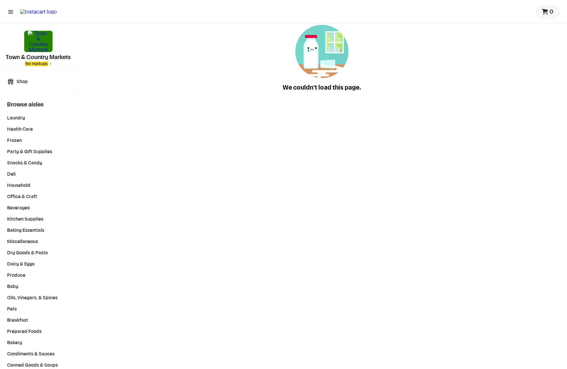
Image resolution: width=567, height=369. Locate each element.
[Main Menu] (10, 12)
